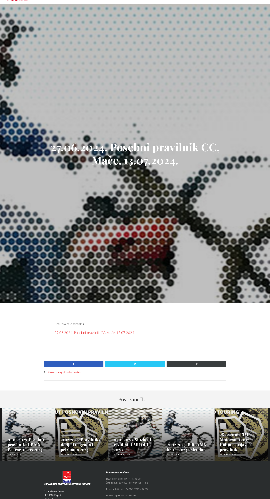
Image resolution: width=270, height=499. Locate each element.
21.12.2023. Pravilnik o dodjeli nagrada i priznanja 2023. (81, 444)
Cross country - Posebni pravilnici (65, 372)
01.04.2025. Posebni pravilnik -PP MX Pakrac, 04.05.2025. (26, 444)
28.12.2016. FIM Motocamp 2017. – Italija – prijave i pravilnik (236, 442)
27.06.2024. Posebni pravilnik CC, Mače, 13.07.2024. (95, 332)
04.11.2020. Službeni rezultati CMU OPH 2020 (132, 444)
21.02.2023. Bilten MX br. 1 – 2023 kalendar (186, 447)
